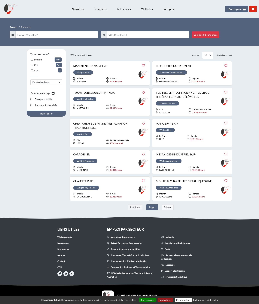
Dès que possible (43, 99)
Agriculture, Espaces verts (122, 237)
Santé (167, 249)
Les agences (100, 9)
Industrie (169, 237)
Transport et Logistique (176, 276)
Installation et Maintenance (177, 243)
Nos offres (78, 9)
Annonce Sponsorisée (46, 105)
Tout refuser (165, 299)
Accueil (13, 27)
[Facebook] (59, 273)
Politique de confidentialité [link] (205, 300)
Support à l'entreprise (174, 270)
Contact (61, 261)
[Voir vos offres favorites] (253, 9)
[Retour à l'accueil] (12, 9)
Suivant (168, 207)
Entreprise (169, 9)
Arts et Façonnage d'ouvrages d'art (126, 243)
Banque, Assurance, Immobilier (125, 249)
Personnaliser (183, 299)
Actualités (123, 9)
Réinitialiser (46, 113)
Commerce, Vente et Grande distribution (130, 255)
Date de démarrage (40, 93)
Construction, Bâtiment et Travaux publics (130, 267)
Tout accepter (148, 299)
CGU (59, 267)
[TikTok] (71, 273)
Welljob (146, 9)
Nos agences (63, 249)
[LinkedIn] (65, 273)
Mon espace (62, 243)
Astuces (61, 255)
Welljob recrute (64, 237)
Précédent (135, 207)
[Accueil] (108, 295)
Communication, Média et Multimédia (128, 261)
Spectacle (169, 264)
